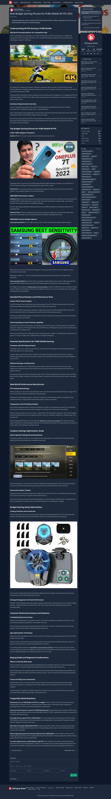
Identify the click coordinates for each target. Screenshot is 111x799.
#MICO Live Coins (86, 210)
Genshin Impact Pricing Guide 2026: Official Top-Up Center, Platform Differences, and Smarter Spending (88, 109)
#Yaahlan (96, 222)
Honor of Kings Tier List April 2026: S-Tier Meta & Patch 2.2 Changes (88, 114)
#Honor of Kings (86, 230)
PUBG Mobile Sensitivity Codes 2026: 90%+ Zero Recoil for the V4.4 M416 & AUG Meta (89, 82)
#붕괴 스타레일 (85, 166)
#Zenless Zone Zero (87, 220)
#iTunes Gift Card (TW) (87, 151)
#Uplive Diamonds (86, 189)
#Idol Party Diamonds (87, 164)
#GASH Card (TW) (86, 199)
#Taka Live (94, 166)
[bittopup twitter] (94, 54)
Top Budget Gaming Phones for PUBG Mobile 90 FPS (91, 23)
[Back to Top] (106, 794)
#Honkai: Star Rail (86, 174)
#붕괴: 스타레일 (94, 207)
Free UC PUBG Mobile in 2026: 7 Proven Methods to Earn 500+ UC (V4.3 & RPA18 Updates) (89, 101)
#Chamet (85, 207)
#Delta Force (94, 227)
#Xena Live (95, 205)
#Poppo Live (95, 202)
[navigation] (16, 750)
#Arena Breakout (86, 184)
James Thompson (18, 9)
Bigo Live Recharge (41, 787)
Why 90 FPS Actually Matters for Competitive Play (91, 17)
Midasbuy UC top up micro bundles (50, 421)
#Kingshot (94, 156)
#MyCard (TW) (85, 156)
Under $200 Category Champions (91, 27)
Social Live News (32, 789)
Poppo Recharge (30, 787)
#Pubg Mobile (13, 16)
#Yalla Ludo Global (86, 238)
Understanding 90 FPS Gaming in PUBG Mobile (90, 12)
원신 (39, 789)
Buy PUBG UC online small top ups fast (41, 647)
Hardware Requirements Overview (92, 20)
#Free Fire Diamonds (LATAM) (89, 197)
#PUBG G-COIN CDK (87, 233)
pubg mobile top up (25, 2)
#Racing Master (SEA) (87, 159)
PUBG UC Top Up (60, 787)
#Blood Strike (96, 210)
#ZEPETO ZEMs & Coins (87, 225)
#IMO (84, 192)
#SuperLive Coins (86, 215)
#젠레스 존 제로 (86, 205)
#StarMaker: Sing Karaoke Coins (89, 235)
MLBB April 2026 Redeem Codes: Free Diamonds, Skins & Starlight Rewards (89, 95)
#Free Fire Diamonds (87, 171)
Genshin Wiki (78, 787)
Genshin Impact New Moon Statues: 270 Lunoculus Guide (88, 120)
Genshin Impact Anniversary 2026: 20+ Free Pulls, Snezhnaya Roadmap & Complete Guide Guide (88, 70)
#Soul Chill (97, 171)
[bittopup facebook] (88, 54)
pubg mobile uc (57, 2)
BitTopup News (45, 795)
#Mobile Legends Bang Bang (89, 179)
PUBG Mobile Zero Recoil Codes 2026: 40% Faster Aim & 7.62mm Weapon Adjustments (89, 63)
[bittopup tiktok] (84, 54)
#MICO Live (96, 189)
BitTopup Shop (69, 795)
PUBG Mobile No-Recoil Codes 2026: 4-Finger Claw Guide (88, 75)
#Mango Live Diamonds (87, 187)
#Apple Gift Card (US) (94, 212)
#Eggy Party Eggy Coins (87, 194)
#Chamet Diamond (86, 161)
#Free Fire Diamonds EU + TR (89, 217)
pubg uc (16, 2)
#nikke (93, 169)
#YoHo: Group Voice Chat (94, 192)
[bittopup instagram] (98, 54)
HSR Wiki (85, 787)
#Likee (84, 212)
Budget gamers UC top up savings (37, 287)
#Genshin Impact (86, 176)
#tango (96, 233)
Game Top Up (69, 787)
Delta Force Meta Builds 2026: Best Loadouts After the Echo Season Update (88, 89)
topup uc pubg (79, 2)
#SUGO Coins (85, 227)
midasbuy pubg (37, 2)
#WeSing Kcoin (85, 169)
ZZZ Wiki (91, 787)
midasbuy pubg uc (68, 2)
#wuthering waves (86, 153)
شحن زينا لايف (50, 787)
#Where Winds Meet (87, 222)
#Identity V (96, 174)
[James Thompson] (11, 9)
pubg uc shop (46, 2)
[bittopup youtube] (91, 54)
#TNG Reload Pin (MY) (87, 182)
